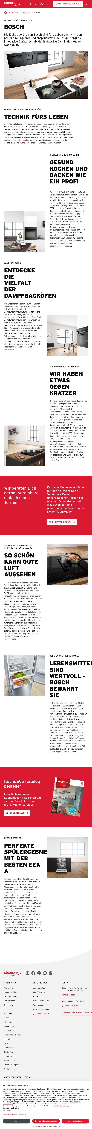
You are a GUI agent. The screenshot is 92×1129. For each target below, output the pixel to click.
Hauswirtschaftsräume (13, 1035)
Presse (35, 996)
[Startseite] (5, 12)
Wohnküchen (9, 1026)
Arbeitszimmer (10, 1060)
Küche (22, 142)
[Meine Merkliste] (35, 3)
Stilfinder (7, 1069)
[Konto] (41, 3)
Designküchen (9, 1001)
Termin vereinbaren (66, 3)
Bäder (6, 1043)
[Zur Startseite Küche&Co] (12, 4)
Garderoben (8, 1052)
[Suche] (47, 3)
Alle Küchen (8, 988)
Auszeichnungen (39, 1005)
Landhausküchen (10, 996)
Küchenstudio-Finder (41, 1009)
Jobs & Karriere (39, 992)
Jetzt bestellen (15, 813)
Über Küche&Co (39, 988)
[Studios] (30, 3)
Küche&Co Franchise (41, 1001)
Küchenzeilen (9, 1009)
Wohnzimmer (9, 1048)
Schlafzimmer (9, 1056)
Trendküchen (9, 1005)
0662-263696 (71, 1005)
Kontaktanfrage (68, 994)
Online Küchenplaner (12, 1065)
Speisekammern (10, 1039)
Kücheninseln (9, 1022)
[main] (46, 478)
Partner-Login (43, 1013)
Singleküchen (9, 1030)
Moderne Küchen (10, 992)
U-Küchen (8, 1018)
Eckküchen (8, 1013)
